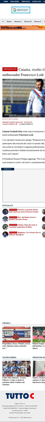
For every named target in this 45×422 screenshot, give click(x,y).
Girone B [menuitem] (27, 21)
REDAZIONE (14, 1)
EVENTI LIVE (36, 1)
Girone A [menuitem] (17, 21)
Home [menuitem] (9, 21)
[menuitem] (3, 21)
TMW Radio (25, 1)
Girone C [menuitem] (37, 21)
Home (6, 1)
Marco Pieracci (10, 124)
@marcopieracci (26, 124)
